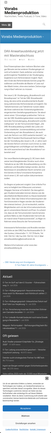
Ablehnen (25, 416)
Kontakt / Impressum (38, 429)
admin (32, 60)
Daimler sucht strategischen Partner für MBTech (23, 358)
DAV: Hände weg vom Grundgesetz (19, 262)
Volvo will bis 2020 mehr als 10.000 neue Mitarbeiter (25, 374)
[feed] (5, 3)
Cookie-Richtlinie (11, 429)
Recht (23, 60)
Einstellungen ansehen (25, 423)
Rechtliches (24, 429)
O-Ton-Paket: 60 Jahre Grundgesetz (31, 265)
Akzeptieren (25, 408)
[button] (47, 378)
